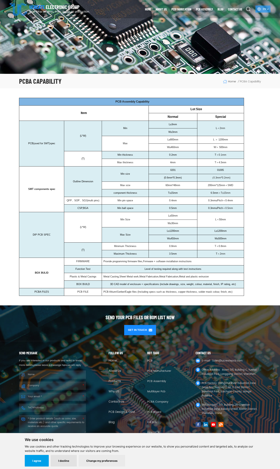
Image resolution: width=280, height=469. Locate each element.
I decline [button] (63, 460)
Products (115, 381)
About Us (115, 371)
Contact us (235, 9)
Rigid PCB (153, 432)
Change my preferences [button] (102, 460)
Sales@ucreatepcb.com (227, 361)
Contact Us (116, 402)
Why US (114, 391)
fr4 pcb (152, 422)
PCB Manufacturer (159, 371)
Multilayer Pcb (156, 391)
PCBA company (157, 402)
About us (161, 9)
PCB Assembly (204, 9)
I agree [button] (36, 460)
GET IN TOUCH (137, 330)
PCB (150, 360)
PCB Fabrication (181, 9)
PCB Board (154, 412)
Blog (220, 9)
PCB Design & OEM (122, 412)
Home (148, 9)
